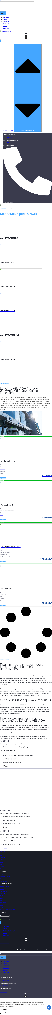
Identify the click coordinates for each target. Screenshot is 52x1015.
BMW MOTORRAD (4, 886)
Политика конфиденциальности (7, 909)
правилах (42, 1004)
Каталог (2, 852)
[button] (4, 660)
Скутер (1, 862)
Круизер (2, 866)
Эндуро (2, 864)
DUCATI (2, 889)
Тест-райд (2, 879)
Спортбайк (2, 855)
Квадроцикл (3, 869)
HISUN (1, 905)
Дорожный (2, 857)
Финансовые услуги (5, 876)
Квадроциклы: (3, 902)
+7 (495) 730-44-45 (7, 137)
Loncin (1, 907)
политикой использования (20, 1004)
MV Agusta (2, 893)
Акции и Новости (4, 881)
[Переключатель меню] (3, 13)
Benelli (1, 896)
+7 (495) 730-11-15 (7, 142)
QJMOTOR (2, 898)
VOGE (1, 900)
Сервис (2, 874)
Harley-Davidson (4, 891)
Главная (3, 209)
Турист (1, 859)
